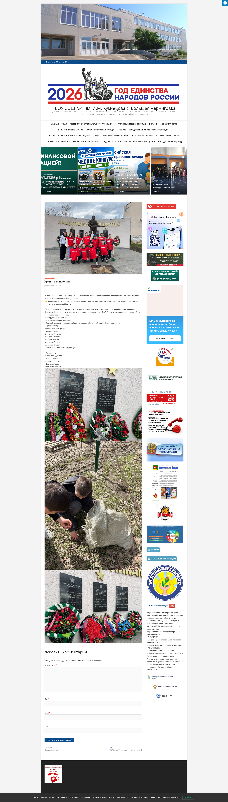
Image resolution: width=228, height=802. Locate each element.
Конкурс (119, 171)
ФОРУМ (155, 549)
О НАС (64, 124)
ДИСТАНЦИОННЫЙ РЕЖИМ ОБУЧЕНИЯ (111, 136)
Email (47, 713)
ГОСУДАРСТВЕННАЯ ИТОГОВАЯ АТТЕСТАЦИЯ (148, 130)
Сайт (47, 726)
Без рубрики (50, 277)
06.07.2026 (158, 187)
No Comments (60, 187)
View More (48, 191)
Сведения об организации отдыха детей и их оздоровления (131, 142)
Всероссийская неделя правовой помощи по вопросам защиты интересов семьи (166, 179)
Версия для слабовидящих (163, 206)
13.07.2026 (121, 187)
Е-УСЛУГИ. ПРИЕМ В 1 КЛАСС (70, 130)
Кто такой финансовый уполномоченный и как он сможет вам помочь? (95, 181)
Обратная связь (170, 124)
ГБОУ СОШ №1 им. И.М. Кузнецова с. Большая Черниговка (114, 108)
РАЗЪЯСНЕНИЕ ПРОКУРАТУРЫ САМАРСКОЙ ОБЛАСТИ (155, 136)
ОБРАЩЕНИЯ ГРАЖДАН (163, 558)
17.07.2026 (85, 187)
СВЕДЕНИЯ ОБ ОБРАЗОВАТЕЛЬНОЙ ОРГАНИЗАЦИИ (91, 124)
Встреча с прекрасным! (57, 184)
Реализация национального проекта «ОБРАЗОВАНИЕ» (73, 142)
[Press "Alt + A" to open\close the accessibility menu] (225, 3)
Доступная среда (171, 142)
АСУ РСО (122, 130)
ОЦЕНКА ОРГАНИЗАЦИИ (158, 605)
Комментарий (51, 665)
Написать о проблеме (165, 338)
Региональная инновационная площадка (69, 136)
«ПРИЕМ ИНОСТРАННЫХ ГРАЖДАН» (101, 130)
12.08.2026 (48, 187)
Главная (54, 124)
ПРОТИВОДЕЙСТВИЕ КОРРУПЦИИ (132, 124)
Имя (47, 699)
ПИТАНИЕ (153, 124)
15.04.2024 (50, 286)
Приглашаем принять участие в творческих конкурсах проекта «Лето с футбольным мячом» (132, 179)
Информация (48, 180)
